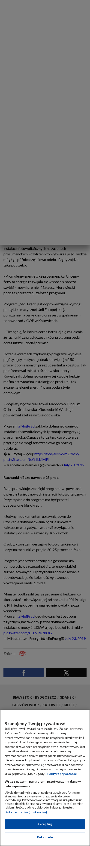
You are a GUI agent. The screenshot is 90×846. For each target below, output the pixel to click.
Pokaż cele (45, 837)
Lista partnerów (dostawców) (26, 812)
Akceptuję (44, 824)
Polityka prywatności (62, 774)
